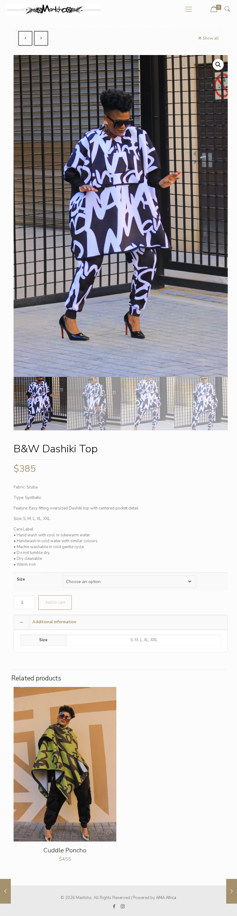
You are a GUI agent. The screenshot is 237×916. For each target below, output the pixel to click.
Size (21, 579)
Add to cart (55, 602)
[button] (218, 64)
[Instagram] (122, 906)
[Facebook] (114, 906)
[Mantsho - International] (54, 9)
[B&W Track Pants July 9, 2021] (231, 891)
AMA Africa (166, 898)
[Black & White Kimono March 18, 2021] (5, 891)
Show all (211, 38)
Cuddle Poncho (65, 850)
